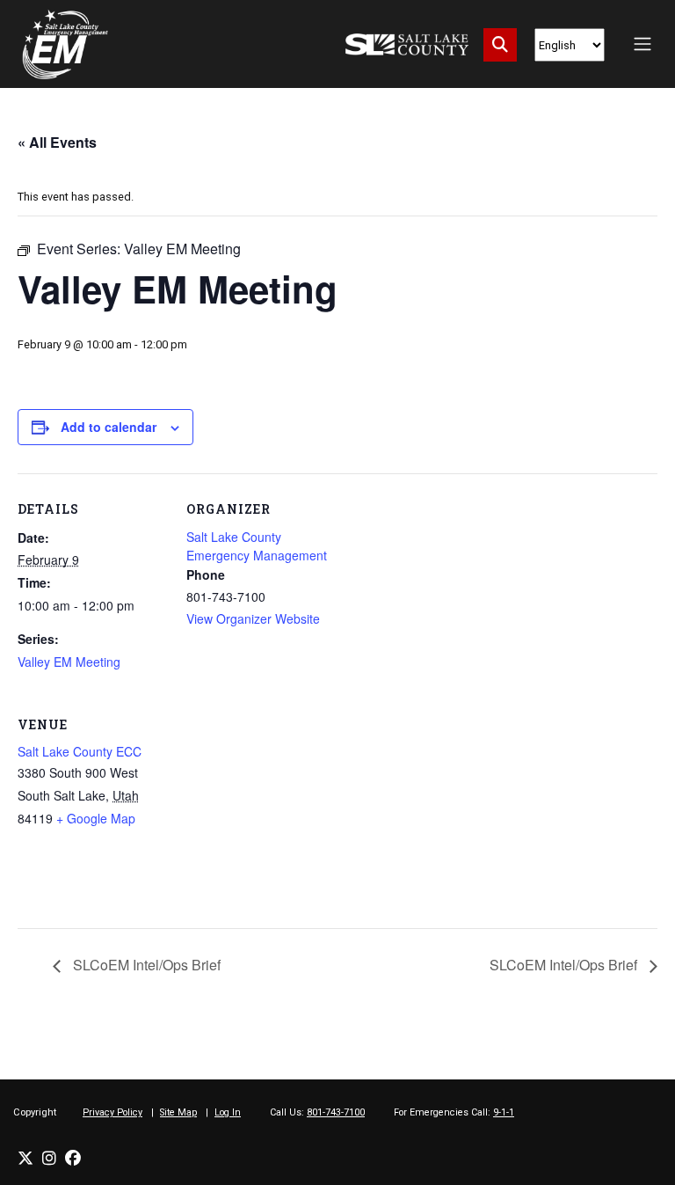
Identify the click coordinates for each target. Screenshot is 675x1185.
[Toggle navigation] (642, 44)
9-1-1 (503, 1112)
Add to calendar (108, 426)
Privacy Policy (112, 1112)
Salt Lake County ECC (80, 751)
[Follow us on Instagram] (49, 1158)
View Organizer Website (253, 618)
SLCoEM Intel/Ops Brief (145, 965)
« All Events (57, 142)
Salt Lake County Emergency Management (256, 546)
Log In (227, 1112)
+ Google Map (95, 818)
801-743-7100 (336, 1112)
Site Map (178, 1112)
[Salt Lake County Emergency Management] (65, 44)
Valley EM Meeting (69, 661)
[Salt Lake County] (406, 45)
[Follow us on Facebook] (73, 1158)
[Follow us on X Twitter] (25, 1158)
